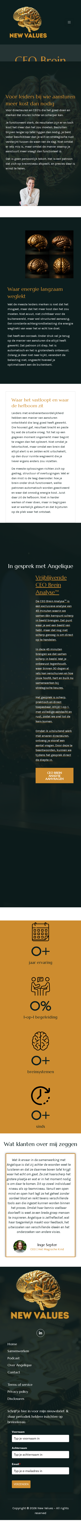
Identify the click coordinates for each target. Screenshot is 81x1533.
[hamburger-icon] (69, 22)
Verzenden (21, 1484)
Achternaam (19, 1448)
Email (16, 1464)
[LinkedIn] (40, 1333)
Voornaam (18, 1431)
